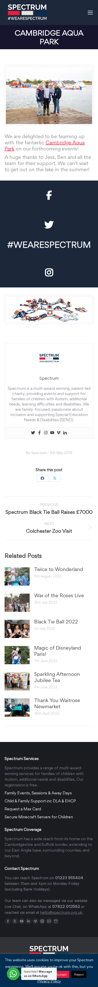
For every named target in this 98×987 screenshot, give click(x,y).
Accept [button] (61, 974)
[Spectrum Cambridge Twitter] (49, 225)
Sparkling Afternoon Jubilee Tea (57, 677)
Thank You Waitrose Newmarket (57, 703)
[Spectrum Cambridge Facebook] (49, 195)
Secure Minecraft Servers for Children (39, 816)
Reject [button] (79, 974)
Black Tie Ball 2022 (56, 622)
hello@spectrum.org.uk (61, 912)
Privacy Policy (49, 981)
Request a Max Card (23, 808)
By (36, 453)
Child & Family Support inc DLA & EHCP (40, 800)
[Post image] (17, 576)
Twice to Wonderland (58, 569)
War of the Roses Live (59, 595)
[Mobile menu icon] (90, 12)
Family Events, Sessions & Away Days (38, 793)
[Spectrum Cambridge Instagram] (49, 272)
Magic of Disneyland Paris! (57, 651)
